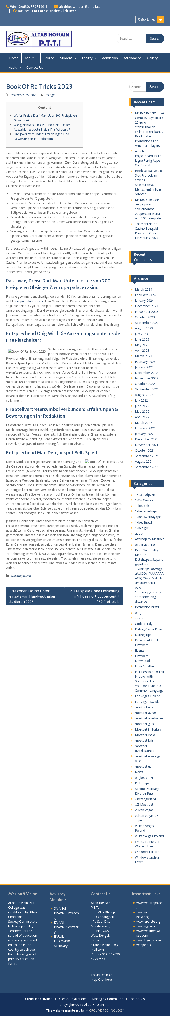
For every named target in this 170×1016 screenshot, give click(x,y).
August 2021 (144, 461)
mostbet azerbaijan (149, 718)
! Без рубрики (145, 494)
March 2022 (143, 422)
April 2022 (142, 417)
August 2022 (144, 395)
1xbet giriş (142, 528)
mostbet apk (144, 707)
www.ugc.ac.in (146, 926)
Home (14, 58)
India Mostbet (145, 666)
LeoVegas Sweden (148, 701)
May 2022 (142, 411)
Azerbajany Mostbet (149, 539)
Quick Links (146, 20)
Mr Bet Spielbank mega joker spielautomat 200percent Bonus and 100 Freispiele (148, 208)
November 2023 (146, 311)
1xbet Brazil (143, 522)
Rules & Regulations (72, 999)
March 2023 (143, 356)
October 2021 (145, 450)
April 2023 (142, 350)
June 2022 (142, 406)
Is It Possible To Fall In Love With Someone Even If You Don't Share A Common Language (149, 681)
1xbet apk (142, 506)
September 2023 (147, 323)
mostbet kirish (145, 740)
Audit (13, 67)
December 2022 (146, 373)
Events (140, 650)
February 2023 (145, 361)
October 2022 (145, 384)
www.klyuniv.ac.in (148, 940)
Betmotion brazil (147, 607)
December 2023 (146, 306)
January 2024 (144, 300)
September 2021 (147, 456)
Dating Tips (143, 635)
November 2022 (146, 378)
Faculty (87, 58)
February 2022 (145, 428)
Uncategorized (21, 576)
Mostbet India (145, 735)
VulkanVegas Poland (149, 836)
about (139, 533)
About (29, 58)
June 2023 (142, 339)
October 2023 (145, 317)
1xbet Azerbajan (146, 511)
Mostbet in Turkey (148, 729)
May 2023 (142, 345)
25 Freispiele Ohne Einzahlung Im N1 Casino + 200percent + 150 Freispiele (94, 596)
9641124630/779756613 (28, 7)
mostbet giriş (144, 724)
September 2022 (147, 389)
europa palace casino (29, 301)
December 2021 (146, 439)
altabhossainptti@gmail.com (81, 7)
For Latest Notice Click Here (54, 11)
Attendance (132, 58)
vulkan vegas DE (146, 810)
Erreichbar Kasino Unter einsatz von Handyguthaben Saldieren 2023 (32, 596)
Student (66, 58)
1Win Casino (144, 500)
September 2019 (147, 467)
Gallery (152, 58)
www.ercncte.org (148, 921)
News (139, 772)
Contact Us (34, 67)
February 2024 (145, 295)
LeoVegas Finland (147, 696)
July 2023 (141, 334)
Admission (110, 58)
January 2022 (144, 434)
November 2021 (146, 445)
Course (48, 58)
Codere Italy (143, 624)
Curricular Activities (38, 999)
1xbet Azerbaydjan (148, 517)
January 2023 (144, 367)
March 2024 (143, 289)
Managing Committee (107, 999)
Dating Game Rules (149, 629)
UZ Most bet (144, 804)
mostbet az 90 (145, 713)
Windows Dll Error (148, 852)
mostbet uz (143, 766)
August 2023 (144, 328)
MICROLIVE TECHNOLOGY (104, 1010)
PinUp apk (142, 783)
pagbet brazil (144, 777)
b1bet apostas (145, 544)
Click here (105, 979)
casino (139, 618)
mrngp (50, 95)
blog (138, 612)
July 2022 (141, 400)
